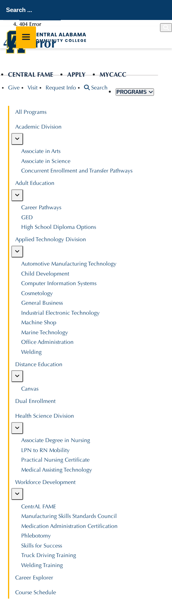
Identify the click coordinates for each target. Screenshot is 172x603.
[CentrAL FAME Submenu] (17, 494)
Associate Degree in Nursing (55, 440)
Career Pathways (41, 207)
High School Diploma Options (58, 227)
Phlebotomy (36, 535)
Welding (31, 352)
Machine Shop (38, 322)
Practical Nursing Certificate (55, 459)
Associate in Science (45, 161)
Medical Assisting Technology (56, 469)
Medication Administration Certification (69, 526)
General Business (42, 303)
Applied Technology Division (50, 239)
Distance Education (38, 364)
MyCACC (113, 74)
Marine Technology (44, 332)
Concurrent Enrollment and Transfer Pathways (76, 170)
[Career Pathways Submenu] (17, 195)
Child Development (45, 273)
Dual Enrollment (35, 401)
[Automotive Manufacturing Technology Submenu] (17, 252)
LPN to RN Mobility (45, 450)
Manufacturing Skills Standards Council (69, 516)
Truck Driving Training (48, 555)
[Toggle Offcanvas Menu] (26, 37)
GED (27, 217)
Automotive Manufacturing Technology (68, 263)
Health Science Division (44, 416)
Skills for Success (41, 545)
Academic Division (38, 126)
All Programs (30, 112)
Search (99, 87)
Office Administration (47, 342)
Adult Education (34, 183)
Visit (33, 87)
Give (14, 87)
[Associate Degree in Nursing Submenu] (17, 428)
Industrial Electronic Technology (60, 312)
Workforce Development (45, 482)
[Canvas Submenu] (17, 376)
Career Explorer (34, 577)
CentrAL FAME (30, 74)
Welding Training (42, 565)
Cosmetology (37, 293)
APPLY (76, 74)
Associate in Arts (40, 151)
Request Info (61, 87)
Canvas (29, 388)
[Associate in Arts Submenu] (17, 139)
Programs (132, 92)
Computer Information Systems (58, 283)
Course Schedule (35, 592)
